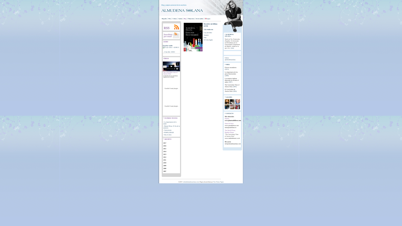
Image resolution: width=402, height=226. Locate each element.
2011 (164, 160)
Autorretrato (167, 130)
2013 (164, 154)
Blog (185, 19)
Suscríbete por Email (171, 35)
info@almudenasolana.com (233, 144)
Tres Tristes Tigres (218, 182)
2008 (164, 168)
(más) (232, 48)
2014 (164, 151)
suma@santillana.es (230, 127)
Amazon (206, 35)
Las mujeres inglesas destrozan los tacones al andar (232, 80)
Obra (169, 19)
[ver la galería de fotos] (227, 103)
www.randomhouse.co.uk (232, 138)
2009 (164, 165)
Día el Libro (167, 135)
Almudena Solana (184, 10)
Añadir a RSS (171, 27)
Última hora (191, 19)
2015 (164, 149)
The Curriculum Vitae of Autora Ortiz (232, 85)
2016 (164, 146)
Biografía (164, 19)
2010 (164, 163)
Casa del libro (208, 33)
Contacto (229, 113)
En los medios (199, 19)
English (208, 18)
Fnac (205, 37)
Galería (180, 19)
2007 (164, 171)
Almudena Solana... (229, 35)
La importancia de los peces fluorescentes (231, 73)
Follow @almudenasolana (230, 58)
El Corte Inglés (208, 40)
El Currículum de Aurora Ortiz (231, 90)
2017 (164, 143)
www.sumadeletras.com (232, 125)
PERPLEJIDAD (169, 132)
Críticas (175, 19)
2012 (164, 157)
